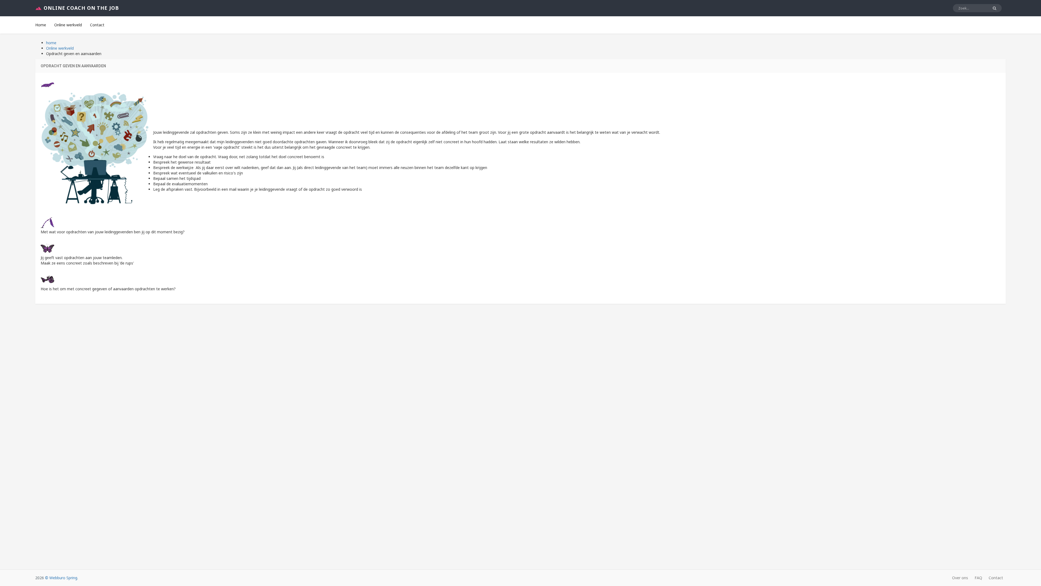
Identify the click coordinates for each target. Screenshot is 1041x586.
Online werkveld (68, 24)
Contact (97, 24)
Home (40, 24)
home (51, 42)
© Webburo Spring (61, 577)
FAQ (978, 577)
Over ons (960, 577)
